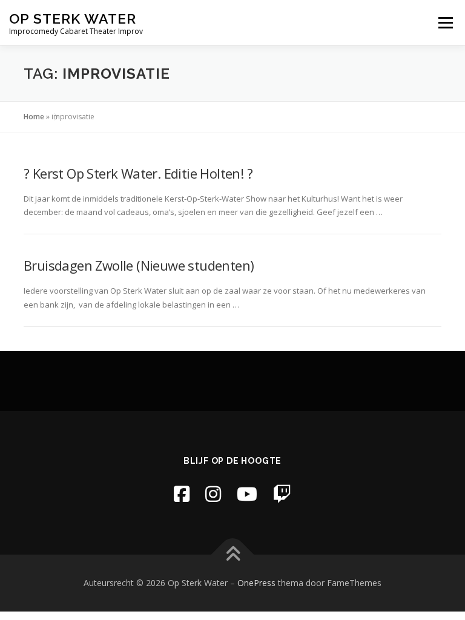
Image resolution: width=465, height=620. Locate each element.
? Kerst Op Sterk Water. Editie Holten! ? (138, 173)
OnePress (256, 583)
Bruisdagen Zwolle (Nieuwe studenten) (139, 265)
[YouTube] (247, 493)
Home (34, 116)
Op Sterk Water (72, 18)
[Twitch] (282, 493)
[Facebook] (182, 493)
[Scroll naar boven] (232, 554)
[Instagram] (213, 493)
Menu (445, 22)
